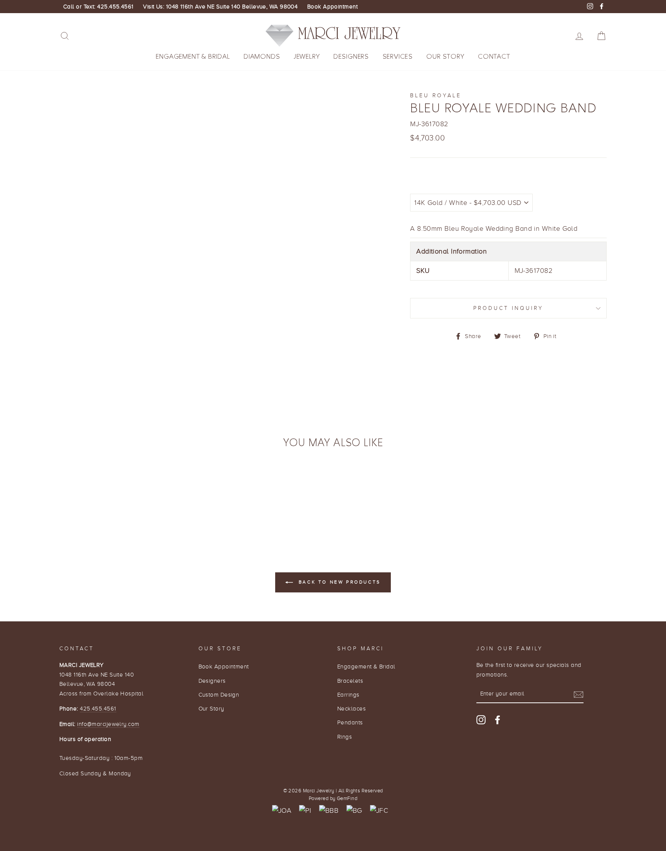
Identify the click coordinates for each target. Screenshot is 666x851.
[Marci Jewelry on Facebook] (497, 719)
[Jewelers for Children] (379, 810)
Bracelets (350, 680)
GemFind (347, 798)
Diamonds (262, 56)
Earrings (348, 694)
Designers (351, 56)
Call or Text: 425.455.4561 (98, 6)
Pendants (350, 722)
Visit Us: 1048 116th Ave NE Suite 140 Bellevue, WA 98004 (220, 6)
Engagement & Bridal (193, 56)
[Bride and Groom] (354, 810)
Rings (344, 736)
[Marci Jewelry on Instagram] (481, 719)
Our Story (445, 56)
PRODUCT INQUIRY (508, 308)
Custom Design (218, 694)
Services (398, 56)
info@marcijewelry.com (108, 724)
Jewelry (307, 56)
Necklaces (351, 708)
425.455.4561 (98, 708)
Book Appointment (332, 6)
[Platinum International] (305, 810)
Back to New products (338, 582)
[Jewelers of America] (281, 810)
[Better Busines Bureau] (328, 810)
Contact (494, 56)
